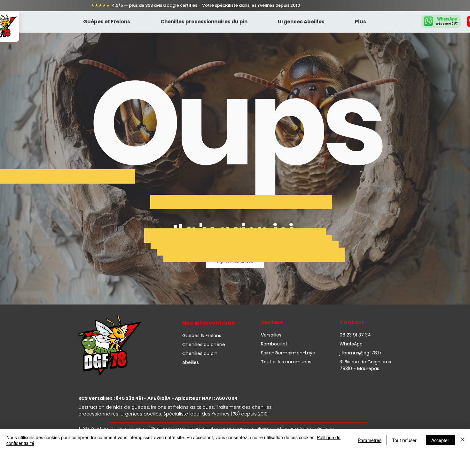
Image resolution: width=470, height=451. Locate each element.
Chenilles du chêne (203, 344)
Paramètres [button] (369, 440)
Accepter (440, 440)
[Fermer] (462, 440)
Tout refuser (404, 440)
